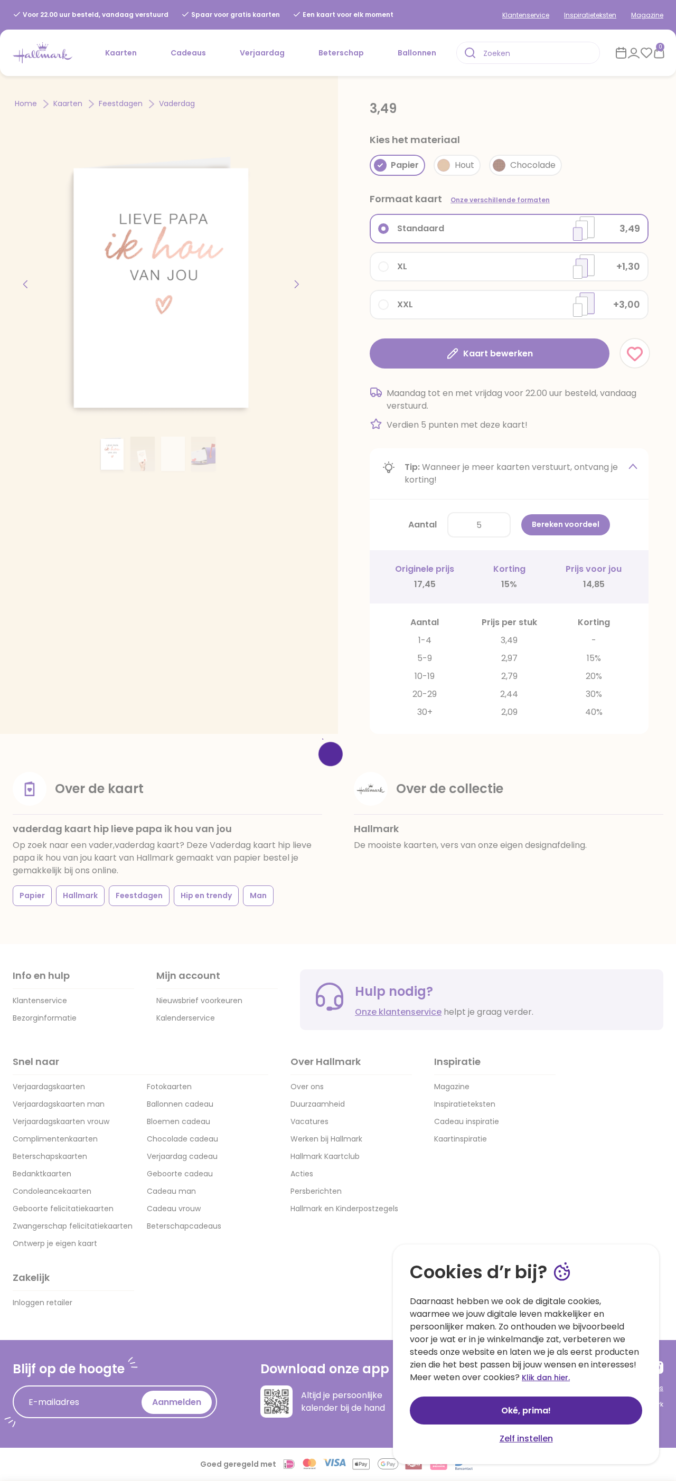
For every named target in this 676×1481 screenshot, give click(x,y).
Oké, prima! (526, 1410)
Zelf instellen (526, 1438)
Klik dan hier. (546, 1377)
